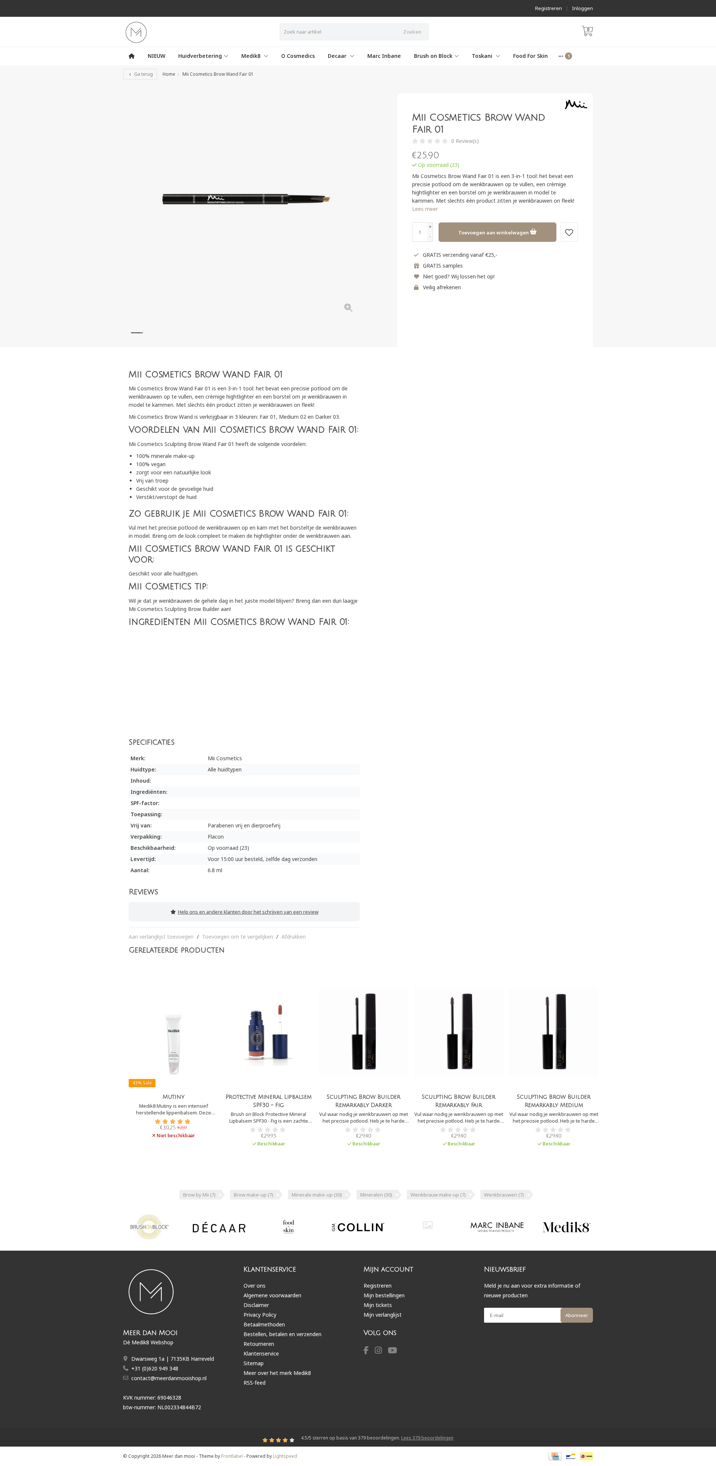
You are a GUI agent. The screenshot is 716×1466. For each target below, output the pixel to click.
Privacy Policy (260, 1314)
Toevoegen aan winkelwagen (494, 232)
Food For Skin (530, 55)
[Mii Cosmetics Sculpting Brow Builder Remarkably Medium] (554, 1032)
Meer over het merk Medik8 (277, 1372)
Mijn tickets (378, 1305)
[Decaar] (219, 1227)
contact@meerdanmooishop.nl (169, 1378)
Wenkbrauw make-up (438, 1194)
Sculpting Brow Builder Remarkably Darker (364, 1101)
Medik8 (251, 55)
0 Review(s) (465, 140)
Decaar (338, 55)
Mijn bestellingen (384, 1295)
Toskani (483, 55)
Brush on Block (433, 55)
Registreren (548, 8)
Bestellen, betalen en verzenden (282, 1334)
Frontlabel (232, 1456)
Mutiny (174, 1097)
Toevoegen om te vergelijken (237, 936)
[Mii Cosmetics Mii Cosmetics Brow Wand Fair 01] (244, 203)
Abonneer (576, 1315)
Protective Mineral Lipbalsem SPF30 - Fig (269, 1101)
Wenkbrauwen (504, 1194)
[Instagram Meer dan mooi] (381, 1351)
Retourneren (259, 1343)
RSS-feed (255, 1382)
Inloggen (582, 8)
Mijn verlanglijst (383, 1314)
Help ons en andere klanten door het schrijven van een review (248, 911)
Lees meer (425, 208)
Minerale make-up (317, 1194)
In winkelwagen (265, 1156)
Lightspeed (285, 1456)
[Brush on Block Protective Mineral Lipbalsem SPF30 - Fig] (268, 1032)
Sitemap (254, 1363)
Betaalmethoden (264, 1324)
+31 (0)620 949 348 (154, 1368)
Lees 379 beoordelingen (427, 1438)
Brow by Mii (199, 1194)
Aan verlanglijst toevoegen (161, 936)
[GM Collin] (358, 1227)
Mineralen (376, 1194)
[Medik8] (566, 1227)
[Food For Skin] (288, 1227)
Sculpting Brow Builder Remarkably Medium (554, 1101)
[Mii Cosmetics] (573, 104)
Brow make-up (253, 1194)
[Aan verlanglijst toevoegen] (569, 232)
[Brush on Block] (149, 1227)
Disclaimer (256, 1305)
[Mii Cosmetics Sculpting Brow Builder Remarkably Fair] (458, 1032)
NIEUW (156, 55)
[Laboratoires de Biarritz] (427, 1225)
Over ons (255, 1285)
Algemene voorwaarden (272, 1295)
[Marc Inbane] (497, 1227)
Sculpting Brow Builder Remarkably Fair (459, 1101)
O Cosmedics (298, 55)
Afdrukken (294, 936)
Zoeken (412, 31)
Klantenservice (261, 1353)
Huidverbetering (200, 55)
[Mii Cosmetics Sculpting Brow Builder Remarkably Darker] (363, 1032)
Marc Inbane (384, 55)
